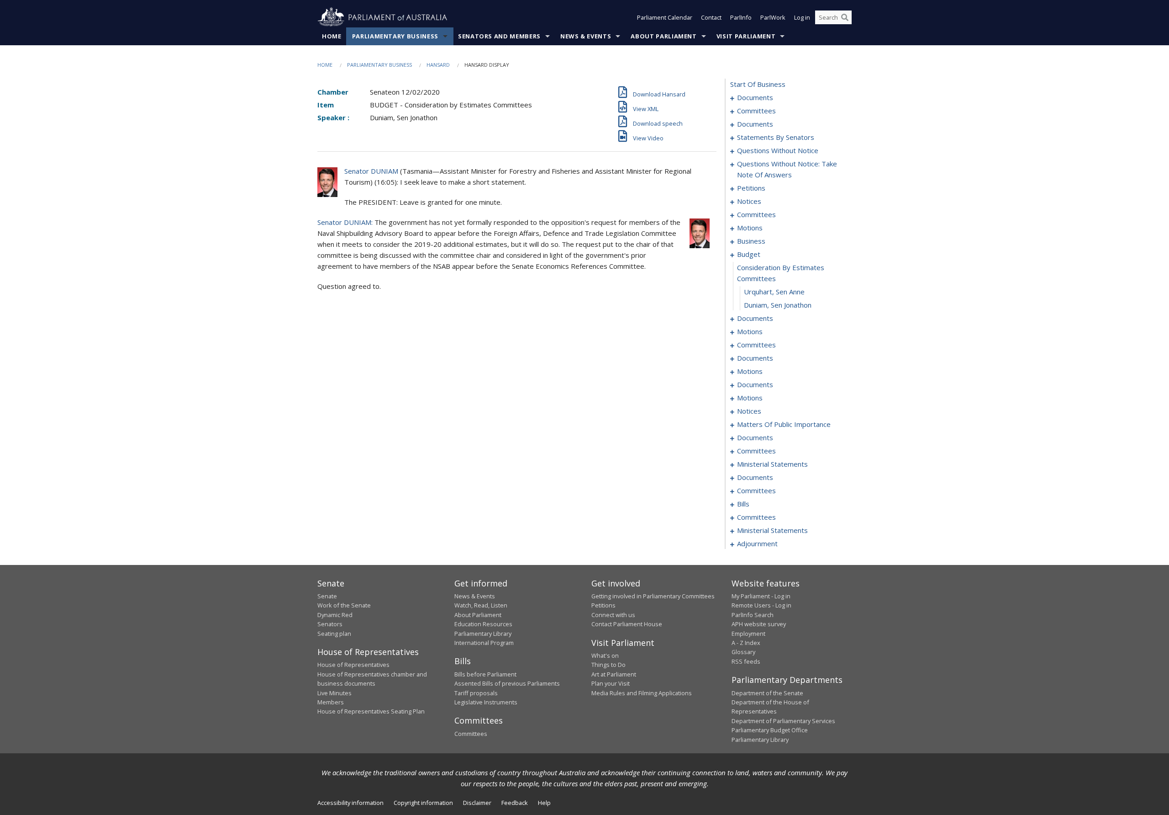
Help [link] (544, 803)
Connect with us (613, 615)
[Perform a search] (845, 17)
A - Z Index (746, 643)
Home (332, 36)
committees (756, 110)
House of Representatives (353, 665)
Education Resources (483, 624)
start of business (757, 84)
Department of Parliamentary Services (783, 721)
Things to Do (608, 665)
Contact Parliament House (626, 624)
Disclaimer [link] (477, 803)
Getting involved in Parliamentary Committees (653, 596)
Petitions (603, 605)
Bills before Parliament (485, 674)
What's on (605, 655)
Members (330, 702)
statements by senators (775, 137)
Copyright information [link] (423, 803)
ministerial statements (772, 464)
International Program (484, 643)
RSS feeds (746, 661)
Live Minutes (334, 693)
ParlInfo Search (753, 615)
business (751, 240)
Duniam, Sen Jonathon (777, 304)
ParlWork (772, 17)
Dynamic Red (335, 615)
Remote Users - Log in (761, 605)
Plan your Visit (610, 683)
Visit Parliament (745, 36)
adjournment (757, 543)
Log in (802, 17)
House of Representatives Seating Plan (371, 711)
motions (750, 227)
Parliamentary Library (482, 633)
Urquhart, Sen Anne (774, 291)
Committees (470, 734)
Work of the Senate (344, 605)
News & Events (585, 36)
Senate (327, 596)
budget (748, 254)
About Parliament (663, 36)
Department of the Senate (767, 693)
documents (755, 97)
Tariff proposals (476, 693)
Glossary (743, 652)
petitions (751, 187)
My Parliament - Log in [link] (761, 596)
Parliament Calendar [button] (664, 17)
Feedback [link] (514, 803)
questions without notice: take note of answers (787, 169)
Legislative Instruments (485, 702)
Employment (748, 633)
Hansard (438, 64)
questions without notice (777, 150)
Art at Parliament (613, 674)
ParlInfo (741, 17)
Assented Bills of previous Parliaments (507, 683)
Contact (711, 17)
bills (743, 503)
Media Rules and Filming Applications (641, 693)
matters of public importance (784, 424)
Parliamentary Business (395, 36)
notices (749, 201)
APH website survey (759, 624)
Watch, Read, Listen (480, 605)
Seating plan (334, 633)
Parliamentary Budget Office (770, 730)
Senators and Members (499, 36)
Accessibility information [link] (350, 803)
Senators (329, 624)
